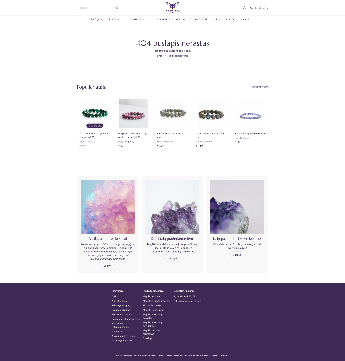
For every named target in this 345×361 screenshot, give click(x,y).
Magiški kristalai (151, 296)
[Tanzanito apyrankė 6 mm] (250, 120)
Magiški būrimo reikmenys (151, 332)
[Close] (340, 304)
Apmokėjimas (119, 301)
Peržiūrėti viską (259, 86)
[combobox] (98, 8)
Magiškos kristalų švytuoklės (152, 324)
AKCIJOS (96, 19)
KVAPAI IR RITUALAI (168, 19)
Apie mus (117, 331)
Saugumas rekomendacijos (120, 325)
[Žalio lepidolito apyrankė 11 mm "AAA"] (95, 122)
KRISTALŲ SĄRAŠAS (239, 19)
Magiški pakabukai (153, 310)
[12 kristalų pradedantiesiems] (172, 207)
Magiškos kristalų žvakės (156, 301)
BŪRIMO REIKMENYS (204, 19)
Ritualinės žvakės (152, 305)
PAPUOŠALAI (138, 19)
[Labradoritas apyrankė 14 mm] (211, 122)
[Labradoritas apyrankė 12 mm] (172, 122)
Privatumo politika (122, 314)
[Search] (116, 8)
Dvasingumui (150, 338)
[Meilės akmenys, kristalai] (108, 207)
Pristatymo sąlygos (122, 305)
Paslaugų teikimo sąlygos (126, 319)
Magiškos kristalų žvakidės (152, 316)
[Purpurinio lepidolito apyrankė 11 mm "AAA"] (134, 122)
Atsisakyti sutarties (122, 340)
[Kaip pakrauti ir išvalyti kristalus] (237, 207)
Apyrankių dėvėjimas (123, 336)
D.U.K (115, 296)
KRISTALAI (114, 19)
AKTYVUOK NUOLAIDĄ (284, 341)
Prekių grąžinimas (121, 310)
